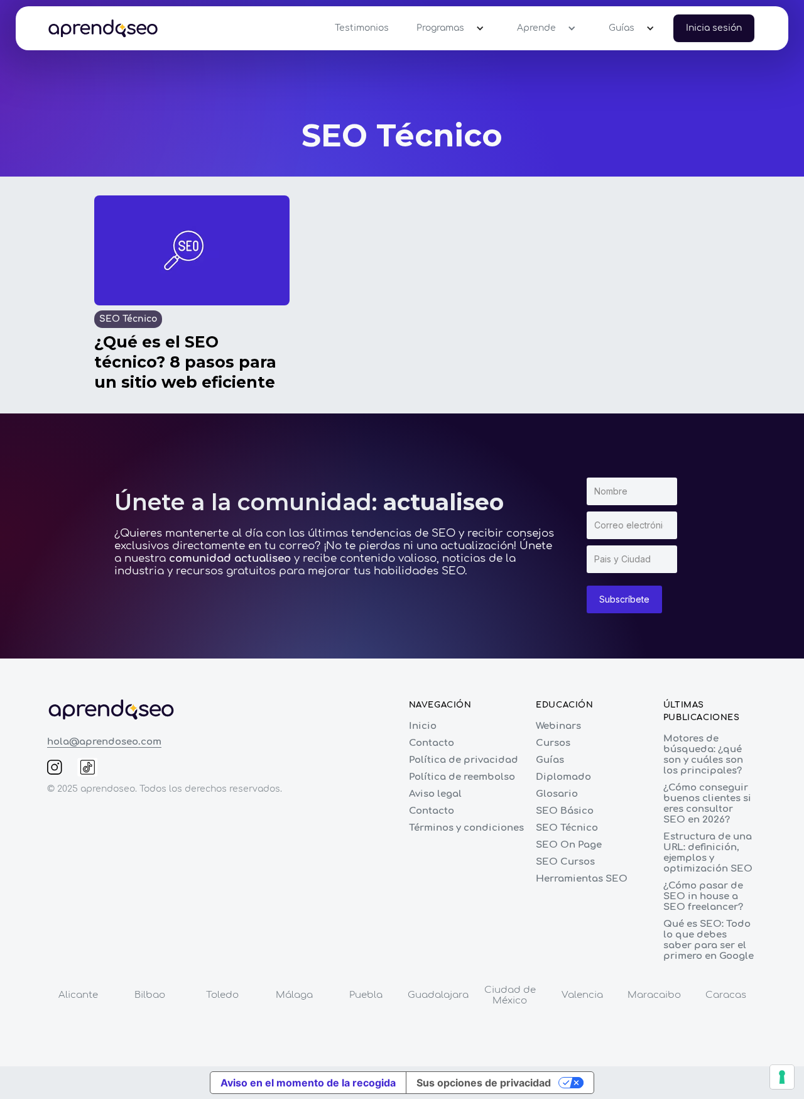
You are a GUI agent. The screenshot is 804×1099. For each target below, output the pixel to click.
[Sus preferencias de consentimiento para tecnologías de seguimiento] (782, 1077)
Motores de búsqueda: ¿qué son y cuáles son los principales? (703, 754)
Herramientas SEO (581, 878)
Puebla (366, 995)
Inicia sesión (714, 28)
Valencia (582, 995)
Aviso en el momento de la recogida (308, 1082)
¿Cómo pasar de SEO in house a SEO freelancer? (703, 896)
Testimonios (362, 28)
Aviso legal (435, 794)
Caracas (725, 995)
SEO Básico (565, 811)
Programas (440, 28)
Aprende (536, 28)
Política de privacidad (463, 760)
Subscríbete (624, 599)
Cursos (553, 743)
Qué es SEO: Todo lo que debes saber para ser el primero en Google (708, 940)
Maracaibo (654, 995)
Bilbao (149, 995)
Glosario (557, 794)
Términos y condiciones (466, 828)
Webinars (558, 726)
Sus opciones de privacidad (483, 1082)
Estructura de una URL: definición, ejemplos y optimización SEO (707, 852)
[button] (446, 28)
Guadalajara (438, 995)
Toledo (222, 995)
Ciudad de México (510, 995)
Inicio (423, 726)
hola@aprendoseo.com (104, 741)
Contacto (431, 743)
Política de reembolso (462, 777)
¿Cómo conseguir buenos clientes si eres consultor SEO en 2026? (707, 803)
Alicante (78, 995)
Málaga (294, 995)
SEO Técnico (567, 828)
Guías (621, 28)
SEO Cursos (565, 861)
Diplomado (563, 777)
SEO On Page (569, 844)
